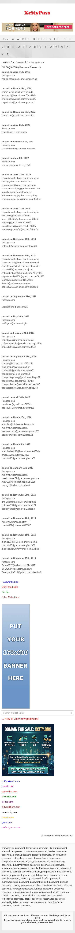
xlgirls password (61, 892)
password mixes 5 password (44, 882)
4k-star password (58, 848)
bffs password (64, 871)
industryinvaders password (26, 865)
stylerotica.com (9, 791)
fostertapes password (54, 898)
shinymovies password (13, 848)
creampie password (42, 892)
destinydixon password (52, 865)
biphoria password (22, 854)
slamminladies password (33, 895)
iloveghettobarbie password (47, 858)
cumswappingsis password (15, 882)
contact (49, 922)
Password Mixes (10, 582)
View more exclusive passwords (57, 835)
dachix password (33, 898)
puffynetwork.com (11, 781)
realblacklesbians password (45, 868)
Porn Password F (19, 62)
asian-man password (36, 851)
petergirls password (22, 858)
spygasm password (39, 861)
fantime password (59, 875)
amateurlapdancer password (16, 868)
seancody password (31, 878)
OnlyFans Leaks (10, 587)
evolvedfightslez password (15, 902)
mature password (38, 902)
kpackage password (12, 875)
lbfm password (54, 895)
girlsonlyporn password (44, 871)
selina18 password (22, 871)
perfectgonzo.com (11, 827)
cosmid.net (7, 786)
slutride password (10, 895)
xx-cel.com (7, 802)
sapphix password (22, 892)
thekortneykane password (49, 885)
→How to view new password (20, 718)
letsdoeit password (41, 854)
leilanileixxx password (37, 848)
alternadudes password (13, 851)
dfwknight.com (9, 796)
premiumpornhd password (36, 875)
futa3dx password (51, 878)
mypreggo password (23, 888)
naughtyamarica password (15, 861)
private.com (8, 817)
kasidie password (10, 878)
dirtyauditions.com (11, 807)
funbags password (43, 888)
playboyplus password (24, 885)
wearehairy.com (9, 812)
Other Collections (10, 597)
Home (5, 39)
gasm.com (7, 822)
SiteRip (5, 592)
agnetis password (21, 905)
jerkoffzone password (12, 898)
